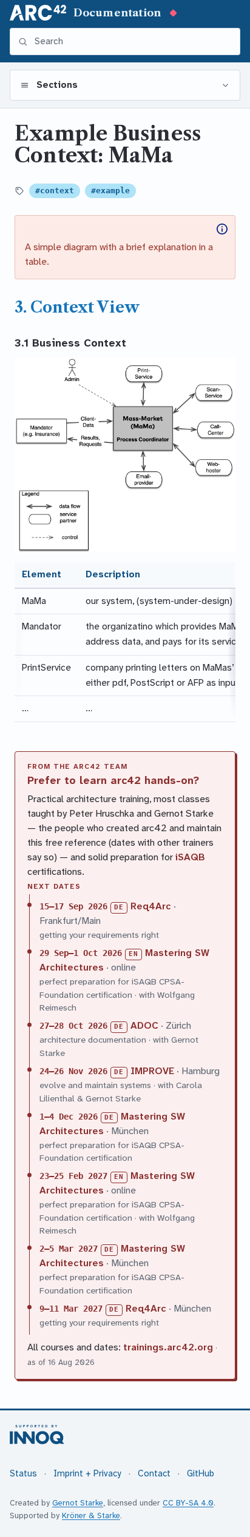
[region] (125, 642)
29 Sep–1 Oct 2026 (80, 953)
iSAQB (190, 857)
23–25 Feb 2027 (73, 1176)
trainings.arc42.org (168, 1347)
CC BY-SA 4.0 (188, 1503)
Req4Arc (150, 906)
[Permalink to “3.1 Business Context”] (133, 343)
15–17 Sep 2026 (73, 906)
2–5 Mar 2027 (68, 1248)
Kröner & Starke (91, 1515)
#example (110, 190)
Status (23, 1473)
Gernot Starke (77, 1503)
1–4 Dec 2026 (68, 1116)
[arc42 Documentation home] (38, 13)
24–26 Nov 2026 (73, 1071)
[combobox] (132, 41)
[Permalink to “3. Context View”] (148, 307)
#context (54, 190)
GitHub (200, 1473)
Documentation (117, 13)
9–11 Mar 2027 (71, 1308)
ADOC (144, 1025)
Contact (154, 1473)
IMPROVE (152, 1070)
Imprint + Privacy (87, 1473)
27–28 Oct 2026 (73, 1026)
